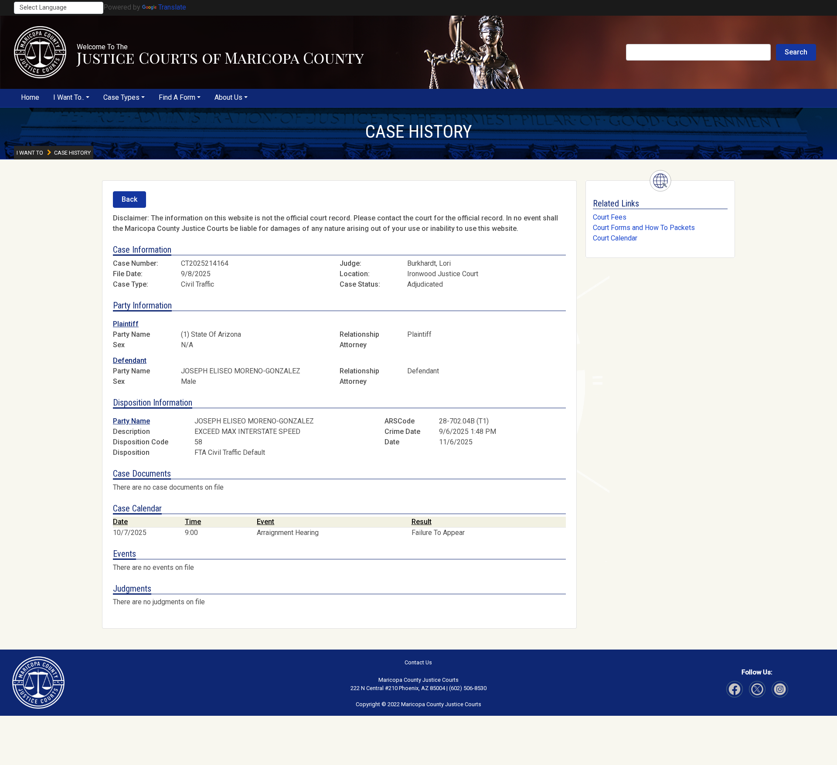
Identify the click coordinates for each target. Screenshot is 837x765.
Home (30, 97)
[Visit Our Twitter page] (780, 689)
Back (129, 199)
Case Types (121, 97)
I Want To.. (68, 97)
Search (796, 52)
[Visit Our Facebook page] (734, 689)
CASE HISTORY (418, 131)
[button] (40, 52)
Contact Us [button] (418, 662)
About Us (228, 97)
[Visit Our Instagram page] (757, 689)
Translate (172, 7)
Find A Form (177, 97)
